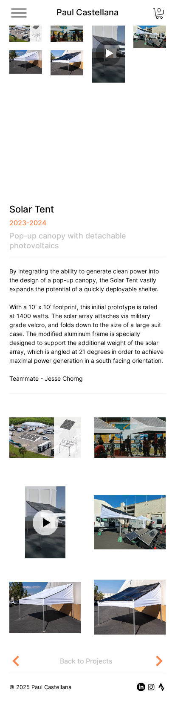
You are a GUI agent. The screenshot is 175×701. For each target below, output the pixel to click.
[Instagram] (151, 687)
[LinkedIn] (141, 687)
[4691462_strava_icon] (161, 687)
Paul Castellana (87, 12)
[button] (159, 13)
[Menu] (18, 13)
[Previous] (21, 661)
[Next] (154, 661)
